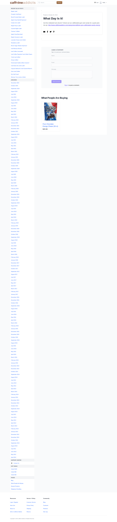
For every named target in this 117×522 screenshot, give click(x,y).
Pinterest (45, 508)
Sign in (66, 85)
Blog (44, 502)
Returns (29, 511)
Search (59, 2)
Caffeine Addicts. (21, 518)
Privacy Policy (30, 505)
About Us (12, 508)
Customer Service (31, 502)
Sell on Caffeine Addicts (16, 511)
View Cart (12, 505)
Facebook (45, 505)
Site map (45, 511)
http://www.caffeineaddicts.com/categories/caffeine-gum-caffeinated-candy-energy (74, 25)
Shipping (29, 508)
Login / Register (14, 502)
